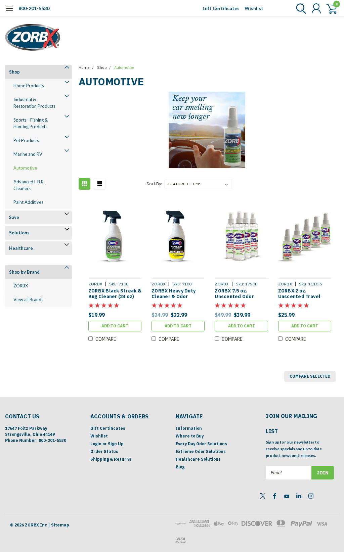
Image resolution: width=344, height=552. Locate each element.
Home (84, 67)
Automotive (25, 168)
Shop (14, 72)
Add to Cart (114, 325)
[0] (329, 8)
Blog (180, 466)
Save (14, 217)
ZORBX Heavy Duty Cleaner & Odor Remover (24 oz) (174, 294)
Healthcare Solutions (198, 459)
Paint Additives (28, 202)
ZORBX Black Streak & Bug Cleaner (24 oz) (114, 294)
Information (189, 428)
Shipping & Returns (110, 459)
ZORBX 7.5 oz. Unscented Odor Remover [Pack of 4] (239, 294)
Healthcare (21, 248)
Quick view (115, 236)
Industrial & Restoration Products (34, 103)
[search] (299, 8)
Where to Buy (190, 436)
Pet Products (26, 140)
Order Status (104, 451)
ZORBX (20, 285)
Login (95, 443)
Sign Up (116, 443)
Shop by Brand (24, 272)
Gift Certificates (221, 8)
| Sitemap (58, 524)
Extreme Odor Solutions (201, 451)
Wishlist (254, 8)
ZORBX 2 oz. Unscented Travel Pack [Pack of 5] (299, 294)
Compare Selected (310, 376)
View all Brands (28, 299)
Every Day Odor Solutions (201, 443)
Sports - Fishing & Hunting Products (30, 123)
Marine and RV (27, 154)
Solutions (19, 232)
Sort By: (154, 184)
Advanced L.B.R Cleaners (28, 185)
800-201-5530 (33, 8)
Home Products (28, 85)
